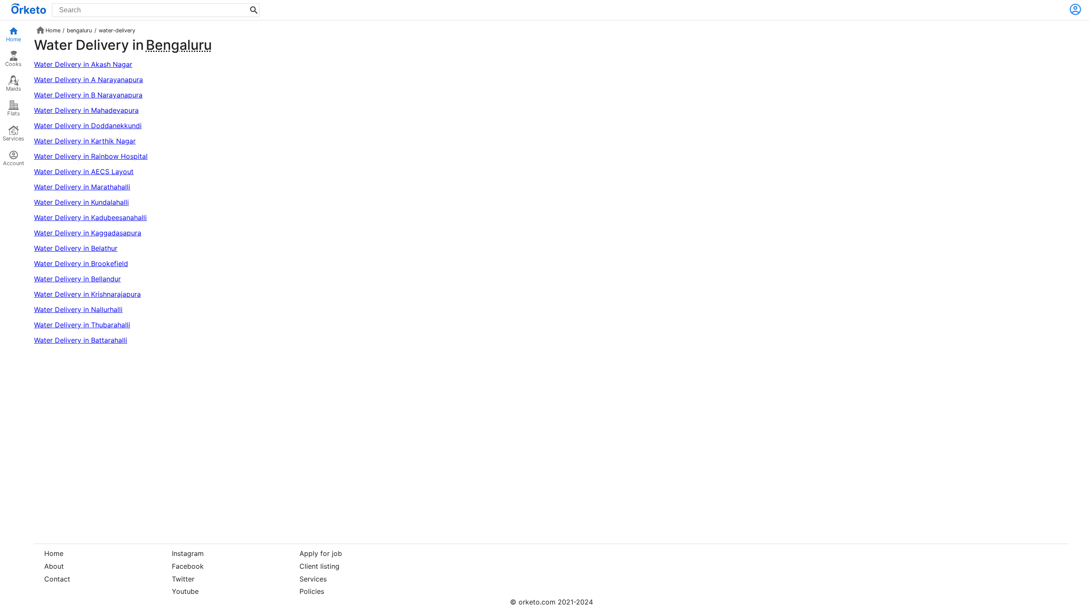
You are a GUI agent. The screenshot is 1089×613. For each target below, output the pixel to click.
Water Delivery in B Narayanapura (88, 95)
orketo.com (537, 602)
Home (13, 39)
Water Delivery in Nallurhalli (78, 309)
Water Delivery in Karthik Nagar (85, 141)
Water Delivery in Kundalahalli (81, 202)
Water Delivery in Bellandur (77, 279)
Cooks (13, 64)
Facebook (188, 566)
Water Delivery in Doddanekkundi (88, 125)
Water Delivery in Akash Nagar (83, 64)
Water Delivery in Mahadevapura (86, 110)
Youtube (185, 591)
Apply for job (320, 553)
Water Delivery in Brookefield (81, 263)
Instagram (188, 553)
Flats (13, 113)
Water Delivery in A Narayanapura (88, 79)
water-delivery (117, 30)
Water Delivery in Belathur (75, 248)
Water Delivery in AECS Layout (84, 171)
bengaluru (79, 30)
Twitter (183, 579)
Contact (57, 579)
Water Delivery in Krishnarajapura (87, 294)
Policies (311, 591)
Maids (13, 89)
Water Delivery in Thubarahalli (82, 325)
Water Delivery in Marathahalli (82, 187)
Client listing (319, 566)
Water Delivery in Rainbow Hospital (91, 156)
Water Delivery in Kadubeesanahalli (90, 217)
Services (13, 138)
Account (13, 163)
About (54, 566)
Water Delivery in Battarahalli (80, 340)
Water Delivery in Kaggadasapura (87, 233)
